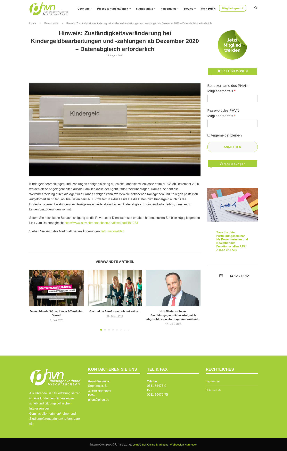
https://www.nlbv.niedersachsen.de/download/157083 (101, 223)
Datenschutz (213, 390)
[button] (34, 300)
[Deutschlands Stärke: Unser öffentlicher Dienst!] (56, 288)
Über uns (84, 8)
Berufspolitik (51, 23)
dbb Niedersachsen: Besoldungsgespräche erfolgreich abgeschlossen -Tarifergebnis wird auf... (173, 315)
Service (188, 8)
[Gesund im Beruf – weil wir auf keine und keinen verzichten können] (115, 288)
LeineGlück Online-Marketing (150, 444)
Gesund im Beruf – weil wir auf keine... (114, 311)
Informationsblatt (112, 231)
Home (32, 23)
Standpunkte (144, 8)
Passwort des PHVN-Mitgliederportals (223, 113)
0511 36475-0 (156, 385)
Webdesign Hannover (183, 444)
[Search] (256, 8)
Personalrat (168, 8)
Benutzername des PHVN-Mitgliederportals (228, 88)
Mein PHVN (208, 8)
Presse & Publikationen (112, 8)
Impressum (213, 381)
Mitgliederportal (232, 8)
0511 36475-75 (157, 394)
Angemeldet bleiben (226, 135)
